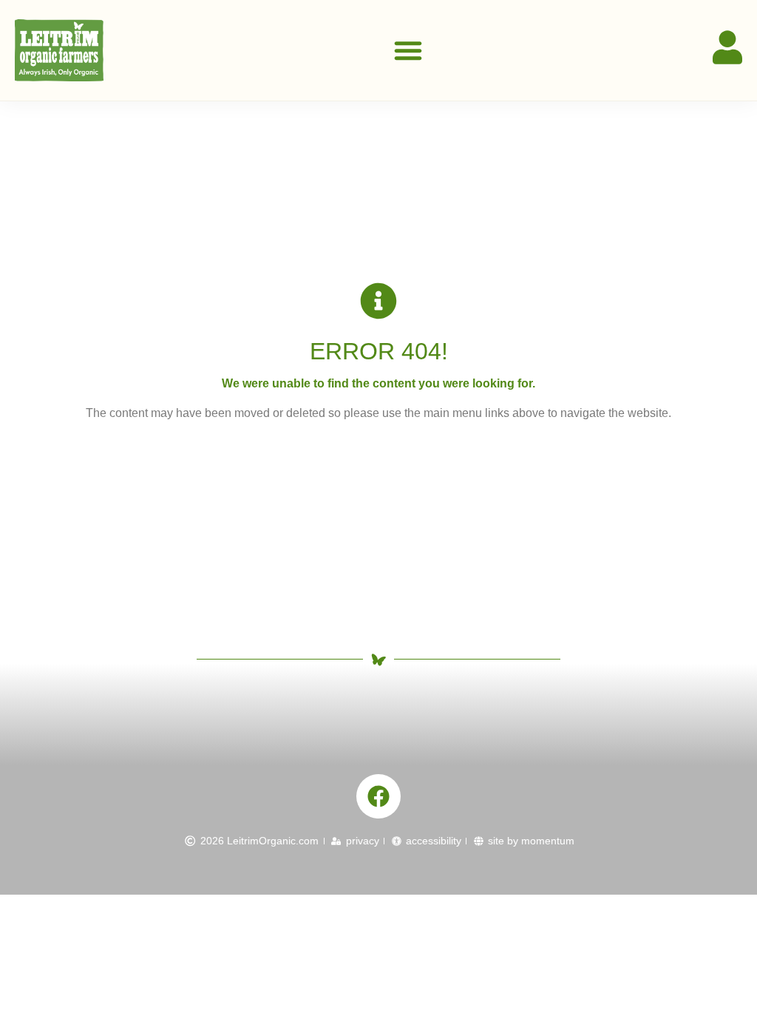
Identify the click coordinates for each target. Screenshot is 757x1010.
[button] (408, 50)
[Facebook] (378, 796)
